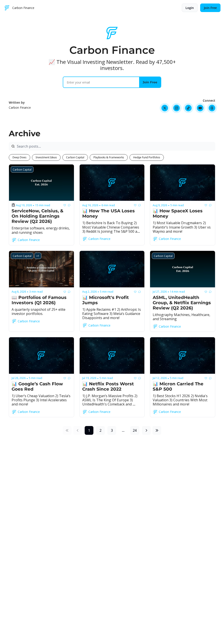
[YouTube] (200, 108)
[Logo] (7, 7)
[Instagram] (176, 108)
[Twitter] (164, 108)
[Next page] (146, 430)
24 (135, 430)
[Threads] (212, 108)
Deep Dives (19, 157)
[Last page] (156, 430)
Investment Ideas (46, 157)
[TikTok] (188, 108)
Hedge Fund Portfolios (146, 157)
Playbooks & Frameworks (108, 157)
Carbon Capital (75, 157)
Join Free (150, 82)
